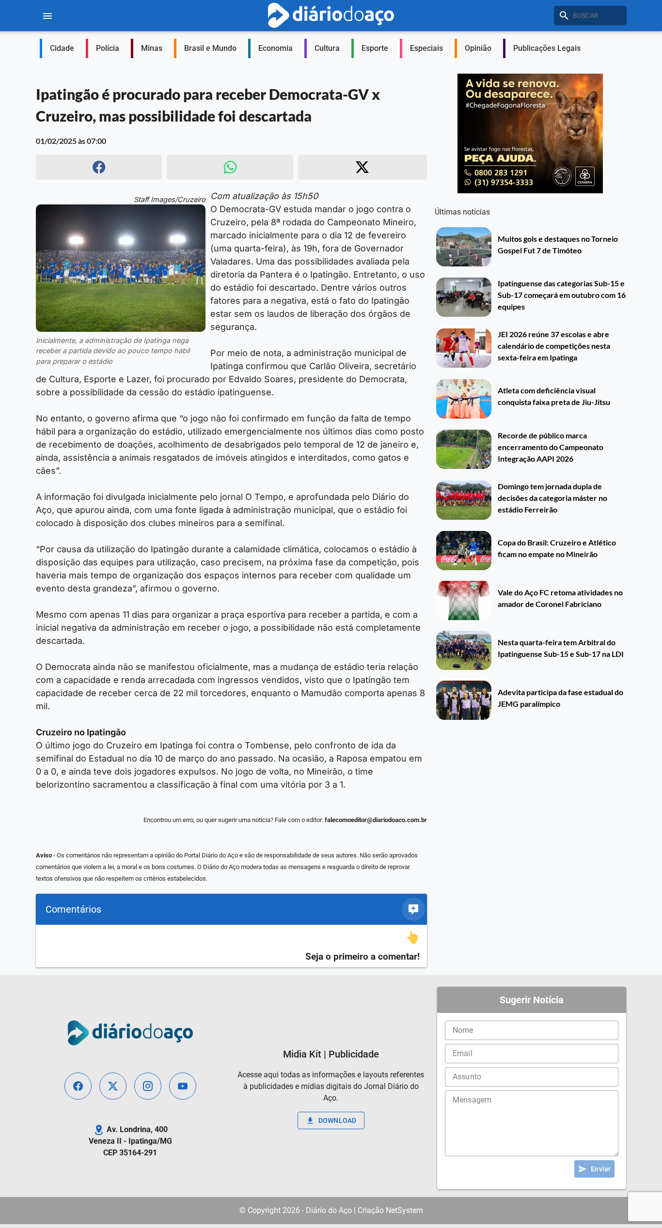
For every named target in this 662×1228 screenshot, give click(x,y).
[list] (231, 946)
